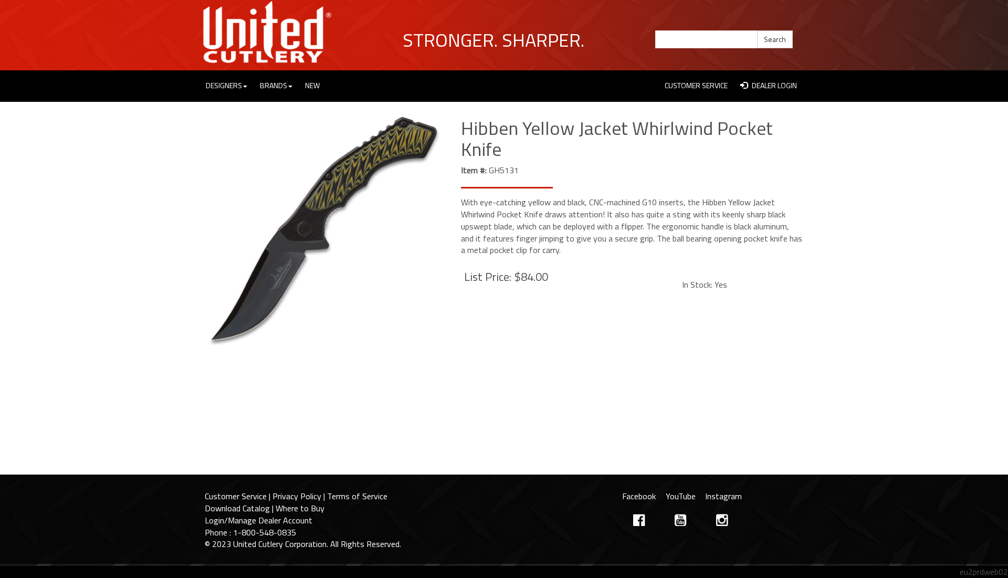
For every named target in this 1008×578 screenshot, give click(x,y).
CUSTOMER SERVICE (696, 85)
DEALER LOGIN (773, 85)
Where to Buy (300, 508)
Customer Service (236, 496)
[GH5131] (325, 228)
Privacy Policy (296, 496)
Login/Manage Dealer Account (258, 520)
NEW (312, 85)
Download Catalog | (240, 508)
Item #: (474, 170)
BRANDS (273, 85)
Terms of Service (357, 496)
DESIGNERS (224, 85)
